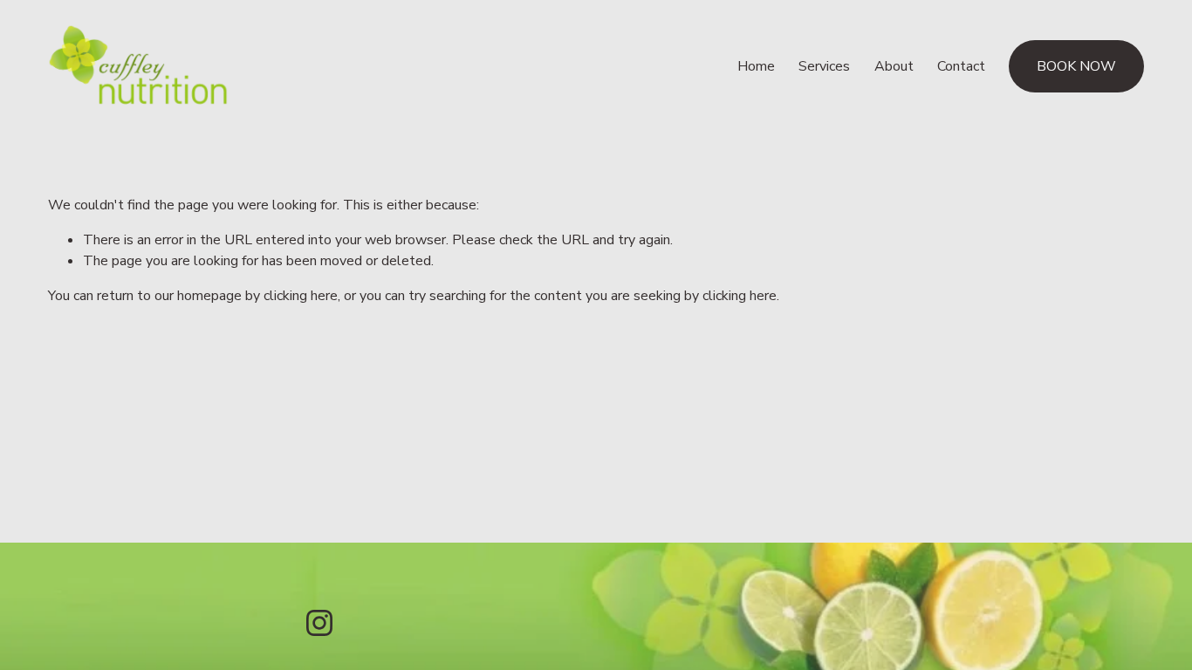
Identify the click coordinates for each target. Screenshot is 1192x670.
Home (756, 66)
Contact (961, 66)
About (894, 66)
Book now (1076, 66)
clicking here (301, 295)
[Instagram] (319, 623)
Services (824, 66)
